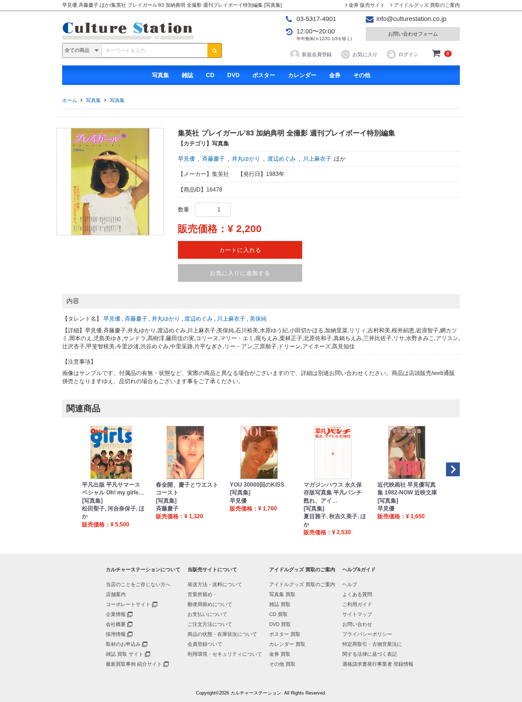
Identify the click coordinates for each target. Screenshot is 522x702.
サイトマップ (357, 614)
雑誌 (187, 75)
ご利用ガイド (357, 604)
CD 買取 (278, 614)
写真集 (160, 75)
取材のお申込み (123, 644)
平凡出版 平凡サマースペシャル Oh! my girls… (113, 488)
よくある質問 (357, 594)
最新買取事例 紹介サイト (134, 664)
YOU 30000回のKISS (257, 485)
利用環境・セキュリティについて (224, 654)
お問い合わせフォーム (413, 34)
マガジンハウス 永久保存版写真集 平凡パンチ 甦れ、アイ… (333, 493)
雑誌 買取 (279, 604)
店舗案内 (116, 594)
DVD (233, 75)
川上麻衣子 (317, 159)
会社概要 (116, 624)
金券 (335, 75)
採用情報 (116, 634)
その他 (361, 75)
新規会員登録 (317, 54)
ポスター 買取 (284, 634)
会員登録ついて (204, 644)
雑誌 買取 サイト (124, 654)
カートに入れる (240, 250)
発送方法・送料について (214, 584)
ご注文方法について (209, 624)
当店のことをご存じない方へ (138, 584)
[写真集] (92, 501)
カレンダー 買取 (287, 644)
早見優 (186, 159)
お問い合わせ (357, 624)
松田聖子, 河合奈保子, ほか (113, 512)
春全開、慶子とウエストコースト (187, 488)
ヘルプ (349, 584)
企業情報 (116, 614)
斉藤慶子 (213, 159)
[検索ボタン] (214, 50)
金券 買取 (279, 654)
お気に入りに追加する (240, 273)
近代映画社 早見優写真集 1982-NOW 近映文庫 (407, 488)
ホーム (69, 100)
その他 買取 (282, 664)
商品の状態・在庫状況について (222, 634)
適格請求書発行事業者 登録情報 (377, 664)
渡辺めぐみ (281, 159)
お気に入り (365, 54)
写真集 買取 (282, 594)
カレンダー (302, 75)
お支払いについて (207, 614)
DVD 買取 (280, 624)
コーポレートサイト (128, 604)
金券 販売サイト (366, 5)
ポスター (263, 75)
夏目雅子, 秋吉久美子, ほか (335, 520)
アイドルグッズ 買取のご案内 (426, 5)
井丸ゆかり (246, 159)
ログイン (408, 54)
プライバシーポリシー (367, 634)
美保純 (258, 319)
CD (210, 75)
